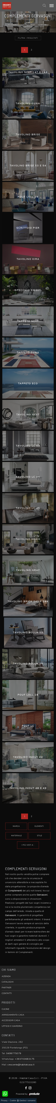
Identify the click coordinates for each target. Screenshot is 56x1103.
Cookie (13, 1100)
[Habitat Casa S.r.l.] (19, 5)
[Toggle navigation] (51, 5)
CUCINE (5, 1009)
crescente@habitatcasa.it (20, 1064)
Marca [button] (16, 826)
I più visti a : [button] (28, 845)
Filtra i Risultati (28, 38)
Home (27, 23)
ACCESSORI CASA (11, 1020)
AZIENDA (6, 976)
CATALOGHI (7, 982)
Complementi (29, 25)
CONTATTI (7, 993)
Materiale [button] (16, 835)
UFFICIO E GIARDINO (12, 1026)
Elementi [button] (39, 826)
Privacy (4, 1100)
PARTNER (6, 987)
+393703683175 (24, 1059)
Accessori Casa (14, 25)
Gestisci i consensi (28, 1100)
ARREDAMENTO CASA (13, 1014)
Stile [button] (39, 835)
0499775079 (13, 1053)
